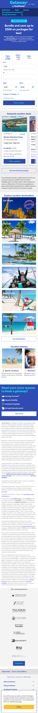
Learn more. (4, 491)
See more (4, 377)
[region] (18, 701)
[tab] (7, 57)
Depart (5, 83)
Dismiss (19, 707)
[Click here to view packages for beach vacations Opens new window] (12, 358)
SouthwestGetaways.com (28, 526)
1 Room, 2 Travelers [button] (10, 94)
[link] (14, 161)
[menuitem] (8, 10)
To (3, 72)
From (4, 62)
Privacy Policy (18, 702)
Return (21, 83)
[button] (19, 4)
